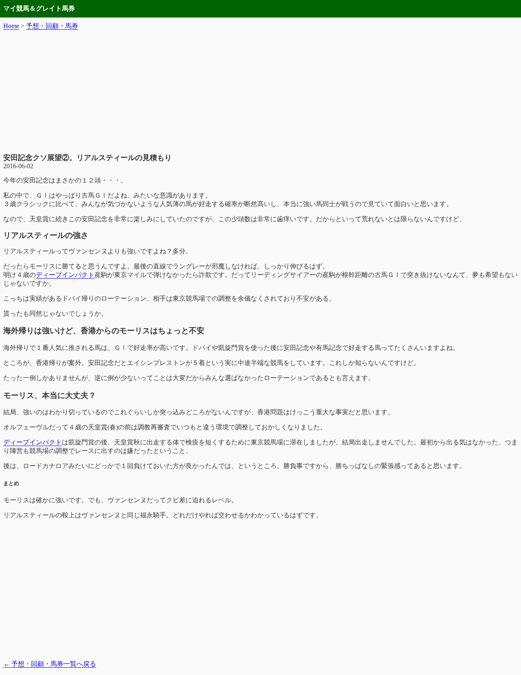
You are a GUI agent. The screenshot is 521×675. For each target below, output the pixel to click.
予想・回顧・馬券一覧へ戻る (49, 663)
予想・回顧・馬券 (52, 25)
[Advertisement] (260, 92)
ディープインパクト (65, 274)
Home (11, 25)
